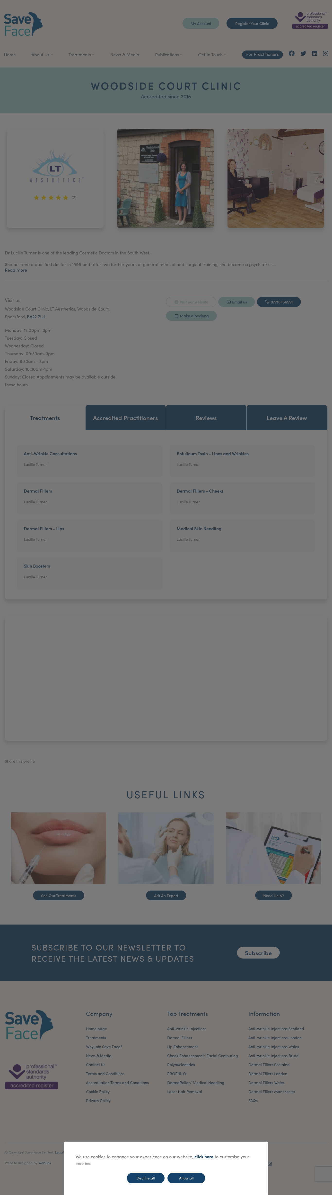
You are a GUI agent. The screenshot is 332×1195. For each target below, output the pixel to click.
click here (203, 1156)
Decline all (146, 1177)
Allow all (186, 1177)
